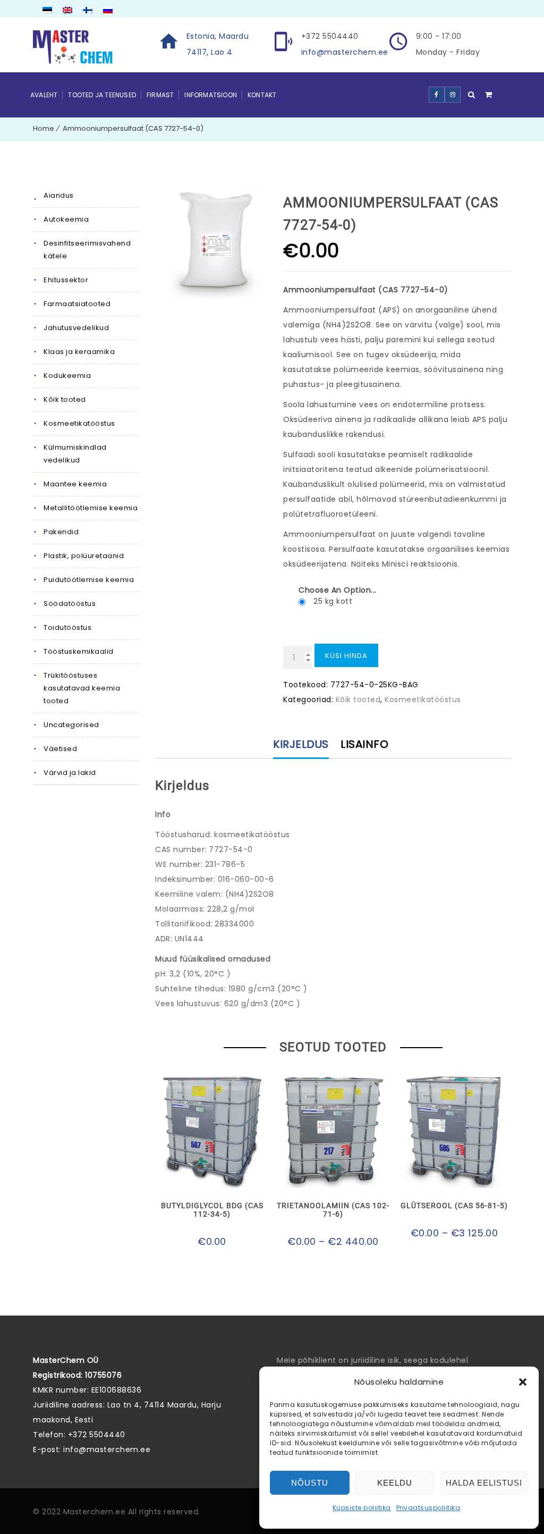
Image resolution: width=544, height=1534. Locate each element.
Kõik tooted (65, 399)
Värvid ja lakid (70, 773)
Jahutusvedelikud (76, 328)
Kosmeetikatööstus (79, 423)
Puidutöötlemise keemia (89, 580)
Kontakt (262, 94)
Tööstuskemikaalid (79, 651)
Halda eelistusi (484, 1482)
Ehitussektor (66, 280)
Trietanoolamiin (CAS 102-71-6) (333, 1209)
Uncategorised (71, 725)
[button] (522, 1382)
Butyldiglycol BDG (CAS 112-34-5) (212, 1209)
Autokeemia (66, 219)
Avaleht (43, 94)
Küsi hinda (346, 656)
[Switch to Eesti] (47, 11)
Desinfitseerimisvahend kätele (87, 249)
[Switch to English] (67, 11)
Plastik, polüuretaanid (84, 556)
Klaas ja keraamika (79, 352)
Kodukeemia (67, 375)
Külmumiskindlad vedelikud (75, 453)
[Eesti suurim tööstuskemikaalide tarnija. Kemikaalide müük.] (73, 47)
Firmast (160, 94)
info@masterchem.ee (344, 52)
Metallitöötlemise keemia (91, 508)
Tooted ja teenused (102, 94)
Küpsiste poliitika (362, 1507)
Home (43, 128)
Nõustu (309, 1482)
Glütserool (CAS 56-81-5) (454, 1205)
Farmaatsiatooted (77, 304)
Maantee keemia (75, 484)
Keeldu (394, 1482)
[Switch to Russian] (108, 11)
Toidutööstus (67, 627)
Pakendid (61, 532)
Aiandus (59, 195)
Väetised (60, 749)
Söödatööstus (70, 604)
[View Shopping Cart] (488, 94)
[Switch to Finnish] (88, 11)
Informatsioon (210, 94)
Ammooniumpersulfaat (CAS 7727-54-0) (133, 128)
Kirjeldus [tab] (301, 744)
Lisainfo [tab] (364, 744)
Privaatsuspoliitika (428, 1507)
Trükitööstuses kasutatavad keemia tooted (82, 688)
